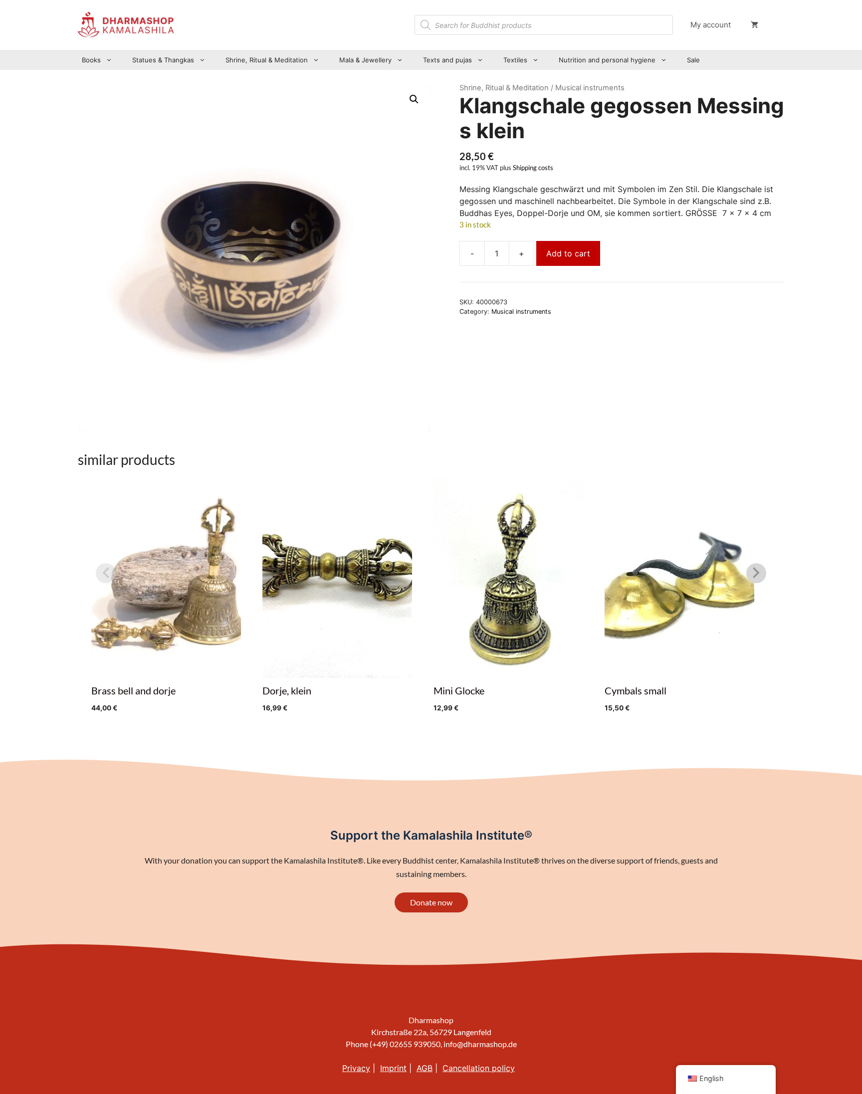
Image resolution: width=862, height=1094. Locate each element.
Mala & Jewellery (365, 60)
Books (91, 60)
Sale (693, 60)
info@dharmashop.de (480, 1044)
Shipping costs (533, 168)
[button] (414, 99)
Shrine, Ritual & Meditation (266, 60)
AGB (424, 1068)
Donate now (431, 902)
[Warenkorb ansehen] (754, 25)
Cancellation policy (478, 1068)
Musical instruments (521, 311)
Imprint (393, 1068)
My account (710, 24)
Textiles (515, 60)
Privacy (356, 1068)
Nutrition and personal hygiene (607, 60)
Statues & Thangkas (163, 60)
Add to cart (568, 253)
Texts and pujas (447, 60)
